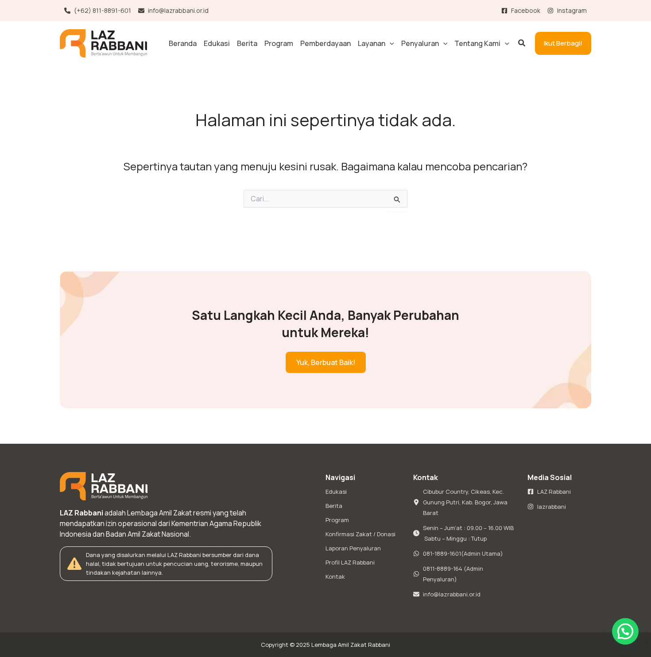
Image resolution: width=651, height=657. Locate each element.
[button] (389, 43)
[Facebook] (520, 10)
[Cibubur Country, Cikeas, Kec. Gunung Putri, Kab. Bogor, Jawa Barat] (465, 502)
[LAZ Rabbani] (549, 491)
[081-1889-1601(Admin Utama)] (458, 553)
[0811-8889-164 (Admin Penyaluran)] (465, 573)
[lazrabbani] (546, 506)
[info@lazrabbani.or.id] (173, 10)
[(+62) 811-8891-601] (97, 10)
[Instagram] (567, 10)
